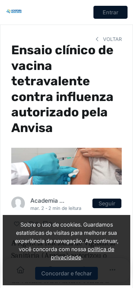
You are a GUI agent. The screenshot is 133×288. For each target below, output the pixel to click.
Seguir (107, 203)
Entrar (110, 12)
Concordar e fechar (66, 273)
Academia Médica (48, 200)
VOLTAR (112, 39)
